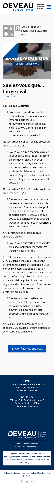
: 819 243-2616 (27, 406)
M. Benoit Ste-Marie (40, 459)
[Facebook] (17, 28)
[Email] (6, 28)
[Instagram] (6, 34)
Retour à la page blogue (27, 348)
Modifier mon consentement (27, 446)
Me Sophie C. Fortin (14, 459)
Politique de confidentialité (27, 443)
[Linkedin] (11, 28)
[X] (11, 34)
